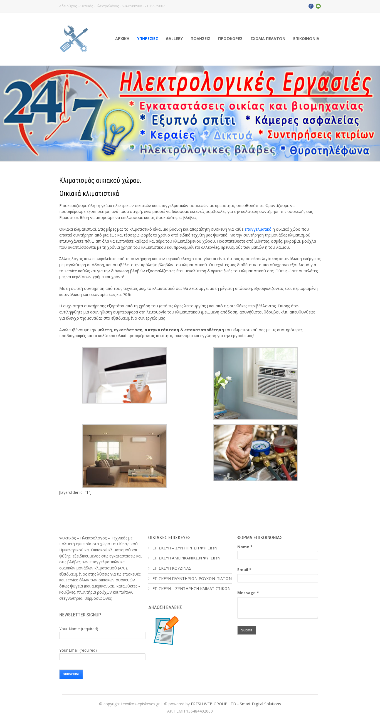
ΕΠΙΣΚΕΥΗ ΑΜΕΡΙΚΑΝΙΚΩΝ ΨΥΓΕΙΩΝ (186, 558)
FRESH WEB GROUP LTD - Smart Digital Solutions (236, 703)
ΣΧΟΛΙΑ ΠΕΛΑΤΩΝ (267, 38)
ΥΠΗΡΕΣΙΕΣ (147, 38)
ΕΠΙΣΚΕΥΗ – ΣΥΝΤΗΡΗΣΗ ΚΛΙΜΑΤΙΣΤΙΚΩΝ (191, 588)
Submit (246, 630)
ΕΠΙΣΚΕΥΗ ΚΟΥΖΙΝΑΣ (171, 568)
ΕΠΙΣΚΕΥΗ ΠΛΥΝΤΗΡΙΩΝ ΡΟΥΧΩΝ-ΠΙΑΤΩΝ (192, 578)
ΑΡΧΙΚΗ (122, 38)
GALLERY (174, 38)
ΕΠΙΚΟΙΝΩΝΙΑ (306, 38)
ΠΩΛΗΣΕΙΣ (200, 38)
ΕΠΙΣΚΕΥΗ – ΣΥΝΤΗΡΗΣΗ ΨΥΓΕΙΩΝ (184, 548)
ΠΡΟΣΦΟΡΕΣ (230, 38)
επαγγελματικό (258, 229)
